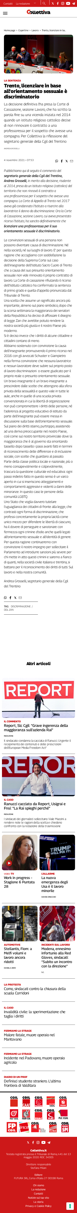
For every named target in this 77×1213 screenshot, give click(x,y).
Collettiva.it (38, 1150)
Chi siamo (38, 1185)
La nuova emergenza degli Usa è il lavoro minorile (54, 884)
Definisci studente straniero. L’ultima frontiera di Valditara (32, 1083)
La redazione (23, 3)
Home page (9, 30)
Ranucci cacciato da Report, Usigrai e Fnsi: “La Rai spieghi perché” (35, 806)
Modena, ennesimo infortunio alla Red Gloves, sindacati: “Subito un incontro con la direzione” (56, 957)
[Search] (44, 4)
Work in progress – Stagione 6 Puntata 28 (19, 882)
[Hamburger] (5, 13)
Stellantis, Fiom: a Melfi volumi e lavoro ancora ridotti (18, 955)
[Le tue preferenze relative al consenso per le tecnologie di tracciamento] (70, 1206)
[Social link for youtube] (68, 3)
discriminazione (21, 606)
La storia (38, 1201)
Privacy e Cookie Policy (38, 1205)
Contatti (8, 3)
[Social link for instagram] (62, 3)
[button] (56, 161)
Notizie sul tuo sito (38, 1197)
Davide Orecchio (48, 897)
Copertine (23, 30)
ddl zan (9, 609)
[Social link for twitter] (52, 3)
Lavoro (35, 30)
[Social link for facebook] (57, 3)
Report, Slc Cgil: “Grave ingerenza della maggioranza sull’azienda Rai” (36, 727)
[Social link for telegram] (73, 3)
